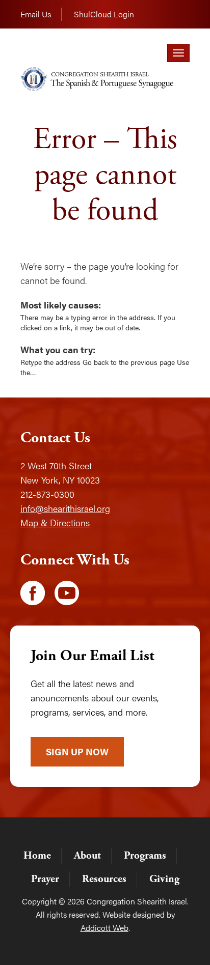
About (87, 855)
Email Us (35, 14)
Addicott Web (104, 927)
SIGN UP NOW (77, 751)
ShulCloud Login (104, 14)
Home (37, 855)
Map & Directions (55, 522)
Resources (104, 879)
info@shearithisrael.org (65, 508)
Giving (164, 879)
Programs (145, 855)
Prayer (45, 879)
